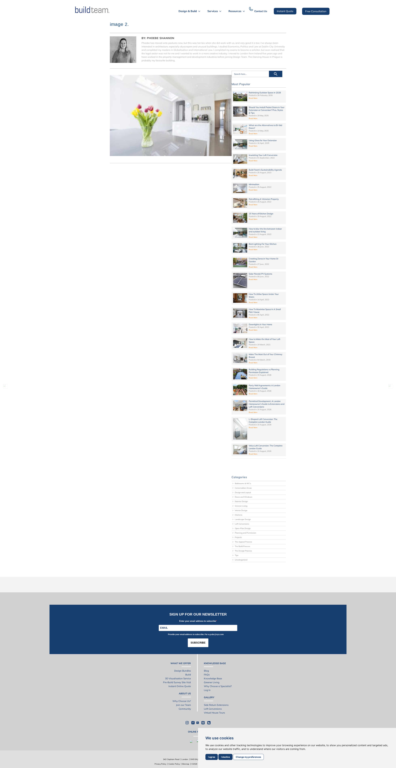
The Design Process (243, 551)
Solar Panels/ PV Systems (260, 274)
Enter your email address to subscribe (197, 621)
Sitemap (185, 764)
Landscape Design (243, 519)
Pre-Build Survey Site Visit (177, 682)
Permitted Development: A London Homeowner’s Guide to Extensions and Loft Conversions (266, 404)
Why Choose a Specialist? (218, 686)
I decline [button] (225, 757)
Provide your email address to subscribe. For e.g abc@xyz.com (196, 634)
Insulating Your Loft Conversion (263, 155)
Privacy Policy (160, 764)
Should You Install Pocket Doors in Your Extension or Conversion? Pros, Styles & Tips (266, 110)
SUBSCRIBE (198, 642)
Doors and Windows (243, 497)
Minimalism (254, 184)
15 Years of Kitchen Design (261, 213)
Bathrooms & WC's (243, 483)
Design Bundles (182, 670)
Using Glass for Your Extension (263, 140)
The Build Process (242, 546)
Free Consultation (315, 11)
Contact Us (260, 11)
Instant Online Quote (179, 686)
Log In (207, 690)
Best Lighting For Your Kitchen (263, 244)
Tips (236, 555)
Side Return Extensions (216, 704)
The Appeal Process (243, 542)
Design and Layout (243, 492)
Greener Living (241, 506)
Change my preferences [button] (248, 757)
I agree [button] (211, 757)
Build (188, 674)
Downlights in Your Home (260, 324)
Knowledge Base (213, 678)
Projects (238, 537)
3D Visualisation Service (178, 678)
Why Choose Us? (181, 701)
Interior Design (241, 510)
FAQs (207, 674)
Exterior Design (241, 501)
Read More (253, 98)
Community (185, 708)
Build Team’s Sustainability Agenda (265, 170)
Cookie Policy (174, 764)
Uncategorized (241, 560)
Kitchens (238, 515)
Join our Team (183, 704)
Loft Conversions (242, 524)
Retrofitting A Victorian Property (264, 199)
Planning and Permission (245, 533)
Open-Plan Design (243, 528)
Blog (206, 670)
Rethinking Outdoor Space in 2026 (265, 92)
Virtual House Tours (214, 712)
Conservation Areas (243, 488)
